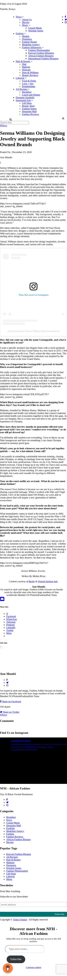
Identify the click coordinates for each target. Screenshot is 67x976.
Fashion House (29, 42)
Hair (24, 64)
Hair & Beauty (23, 61)
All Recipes (22, 89)
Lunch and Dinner (31, 94)
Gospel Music (35, 28)
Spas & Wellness (30, 72)
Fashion (20, 33)
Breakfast (26, 92)
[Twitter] (7, 600)
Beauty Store (28, 106)
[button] (63, 118)
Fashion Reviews (30, 114)
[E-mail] (2, 600)
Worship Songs (35, 30)
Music (25, 25)
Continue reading (33, 967)
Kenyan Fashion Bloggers (41, 53)
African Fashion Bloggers (41, 55)
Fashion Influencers (32, 47)
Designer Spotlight (25, 97)
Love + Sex (28, 83)
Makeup (26, 67)
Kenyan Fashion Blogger (18, 854)
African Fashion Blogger (18, 839)
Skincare (26, 69)
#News (3, 125)
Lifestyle (20, 78)
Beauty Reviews (30, 75)
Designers (27, 39)
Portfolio (10, 828)
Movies (25, 22)
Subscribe (16, 959)
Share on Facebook (11, 701)
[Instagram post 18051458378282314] (33, 773)
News (19, 16)
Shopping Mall (29, 111)
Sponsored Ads (23, 100)
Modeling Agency (31, 44)
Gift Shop (27, 103)
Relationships (28, 86)
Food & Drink (29, 81)
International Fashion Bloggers (43, 58)
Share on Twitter (10, 712)
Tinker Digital (20, 919)
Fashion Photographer (39, 50)
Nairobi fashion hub (48, 581)
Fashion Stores (29, 108)
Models (25, 36)
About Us (27, 19)
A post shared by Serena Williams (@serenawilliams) (34, 331)
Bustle (32, 581)
